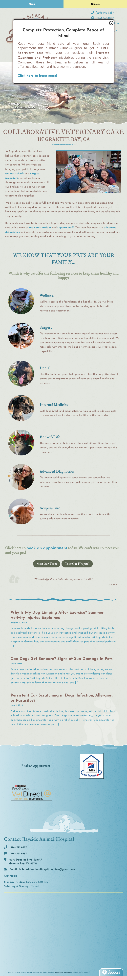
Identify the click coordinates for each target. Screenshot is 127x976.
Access (114, 972)
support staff (65, 227)
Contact (95, 4)
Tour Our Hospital (77, 564)
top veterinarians (40, 227)
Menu (32, 4)
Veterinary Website (62, 972)
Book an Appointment (35, 766)
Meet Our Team (46, 564)
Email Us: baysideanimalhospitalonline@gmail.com (42, 869)
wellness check (14, 173)
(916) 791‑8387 (104, 13)
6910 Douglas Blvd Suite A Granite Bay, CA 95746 (25, 862)
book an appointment (46, 548)
